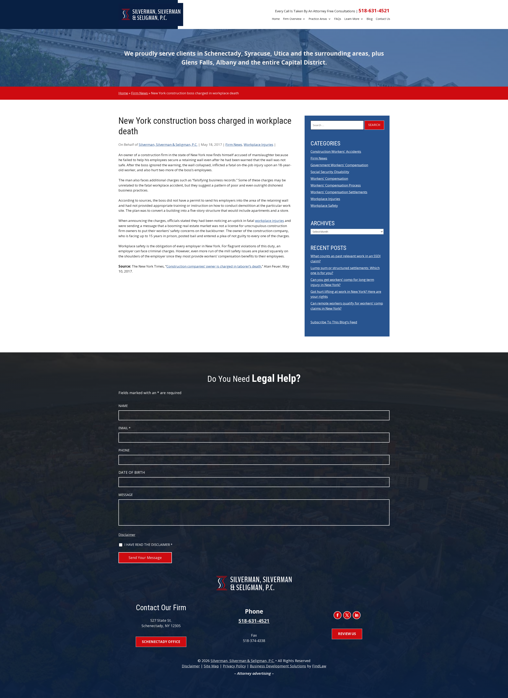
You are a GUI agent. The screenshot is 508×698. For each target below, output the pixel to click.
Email (124, 428)
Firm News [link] (233, 144)
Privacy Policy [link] (234, 666)
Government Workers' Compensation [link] (339, 165)
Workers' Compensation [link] (329, 178)
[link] (150, 14)
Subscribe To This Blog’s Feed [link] (334, 322)
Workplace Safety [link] (324, 205)
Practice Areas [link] (318, 19)
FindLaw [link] (319, 666)
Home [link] (276, 19)
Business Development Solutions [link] (278, 666)
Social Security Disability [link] (330, 171)
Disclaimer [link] (191, 666)
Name (123, 406)
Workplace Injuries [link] (258, 144)
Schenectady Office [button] (161, 641)
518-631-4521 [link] (374, 10)
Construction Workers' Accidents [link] (336, 151)
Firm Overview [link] (292, 19)
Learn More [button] (351, 19)
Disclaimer (126, 534)
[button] (338, 615)
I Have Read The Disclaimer (148, 544)
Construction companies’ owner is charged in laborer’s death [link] (213, 266)
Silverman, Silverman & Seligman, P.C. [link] (168, 144)
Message (125, 495)
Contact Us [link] (383, 19)
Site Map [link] (211, 666)
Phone (124, 450)
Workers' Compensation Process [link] (336, 185)
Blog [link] (370, 19)
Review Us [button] (347, 633)
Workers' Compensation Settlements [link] (339, 192)
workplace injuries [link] (269, 220)
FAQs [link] (337, 19)
